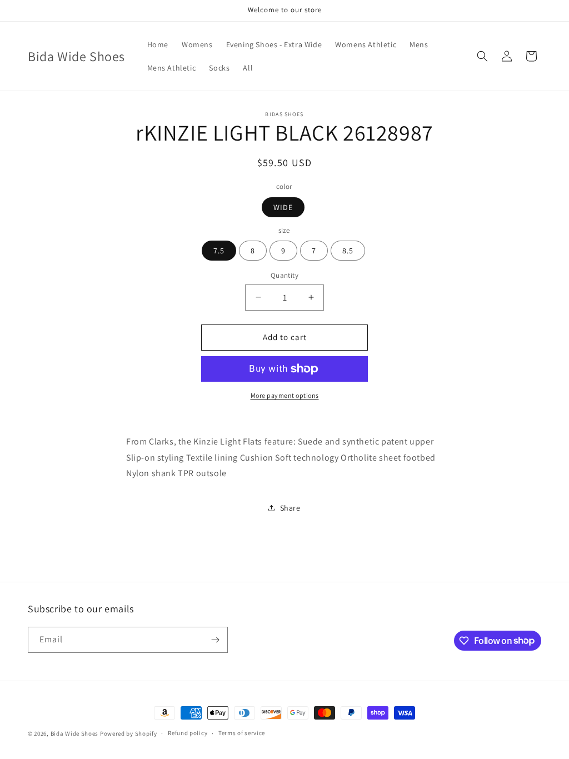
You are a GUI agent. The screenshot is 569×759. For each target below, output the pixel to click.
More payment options (285, 395)
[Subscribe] (215, 640)
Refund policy (187, 733)
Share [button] (290, 508)
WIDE (283, 207)
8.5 (347, 251)
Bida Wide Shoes (75, 733)
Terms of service (241, 733)
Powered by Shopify (128, 733)
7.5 (218, 251)
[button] (482, 56)
